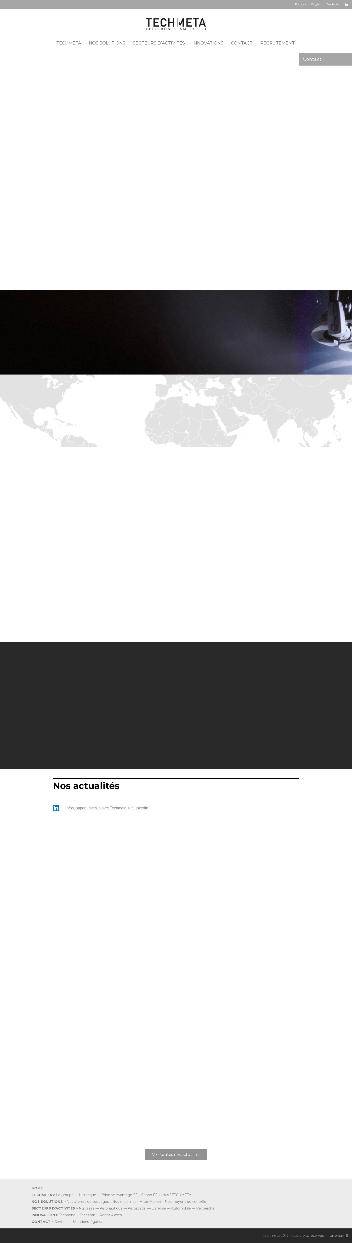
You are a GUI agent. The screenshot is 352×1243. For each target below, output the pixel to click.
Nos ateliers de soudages (88, 1201)
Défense (159, 1208)
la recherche (230, 269)
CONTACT (242, 43)
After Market (150, 1201)
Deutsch (332, 4)
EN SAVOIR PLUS (73, 1132)
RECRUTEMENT (277, 43)
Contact (312, 59)
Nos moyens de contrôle (185, 1201)
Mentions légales (87, 1222)
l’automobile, (76, 275)
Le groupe (65, 1195)
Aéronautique (111, 1208)
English (316, 4)
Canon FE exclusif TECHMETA (166, 1195)
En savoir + (63, 607)
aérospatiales (203, 269)
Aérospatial (137, 1208)
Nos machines (124, 1201)
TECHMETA (68, 43)
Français (301, 4)
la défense (99, 275)
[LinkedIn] (346, 4)
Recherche (205, 1208)
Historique (87, 1195)
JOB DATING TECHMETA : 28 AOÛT (92, 1080)
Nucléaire (87, 1208)
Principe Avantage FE (119, 1195)
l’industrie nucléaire (263, 269)
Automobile (181, 1208)
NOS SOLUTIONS (107, 43)
